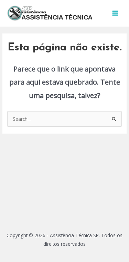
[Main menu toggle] (115, 13)
